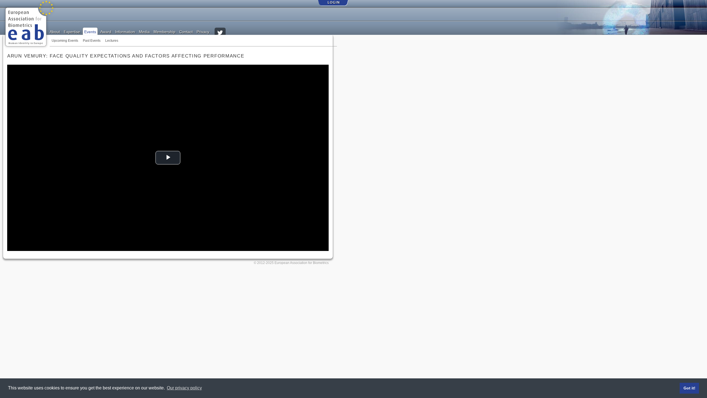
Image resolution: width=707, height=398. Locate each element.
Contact (186, 31)
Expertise (72, 31)
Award (105, 31)
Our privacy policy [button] (184, 388)
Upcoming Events (65, 41)
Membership (164, 31)
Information (125, 31)
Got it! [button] (689, 388)
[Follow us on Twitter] (220, 30)
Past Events (92, 41)
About (55, 31)
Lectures (111, 41)
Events (90, 31)
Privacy (203, 31)
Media (144, 31)
